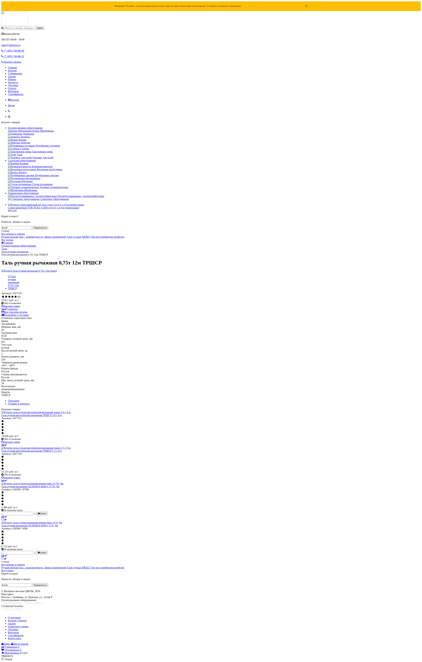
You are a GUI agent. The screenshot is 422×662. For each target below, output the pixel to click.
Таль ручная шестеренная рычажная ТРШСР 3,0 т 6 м (31, 415)
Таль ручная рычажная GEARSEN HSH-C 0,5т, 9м (29, 525)
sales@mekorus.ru (10, 45)
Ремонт (12, 79)
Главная (12, 67)
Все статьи (7, 239)
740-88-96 (13, 50)
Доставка (13, 85)
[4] (12, 296)
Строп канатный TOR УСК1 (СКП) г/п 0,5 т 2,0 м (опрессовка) (43, 207)
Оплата (12, 88)
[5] (15, 296)
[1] (3, 296)
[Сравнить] (4, 445)
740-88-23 (13, 56)
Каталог (12, 70)
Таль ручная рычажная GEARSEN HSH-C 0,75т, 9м (30, 486)
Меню (11, 105)
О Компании (15, 73)
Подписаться (40, 228)
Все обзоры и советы (13, 233)
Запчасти (13, 82)
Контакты (13, 91)
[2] (6, 296)
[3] (9, 296)
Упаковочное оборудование (23, 193)
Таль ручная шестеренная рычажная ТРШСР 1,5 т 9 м (31, 450)
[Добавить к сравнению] (4, 516)
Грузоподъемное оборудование (25, 127)
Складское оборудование (22, 160)
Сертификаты (15, 94)
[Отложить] (4, 519)
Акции (12, 76)
